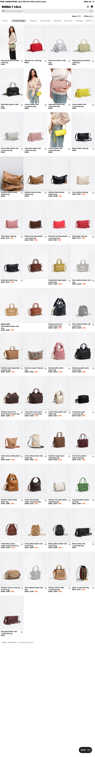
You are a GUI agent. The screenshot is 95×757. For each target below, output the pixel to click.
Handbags (57, 21)
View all (5, 21)
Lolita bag (79, 21)
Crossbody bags (18, 21)
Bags (4, 642)
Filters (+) (88, 16)
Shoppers (33, 21)
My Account (88, 6)
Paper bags (68, 21)
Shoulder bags (45, 21)
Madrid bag (90, 21)
